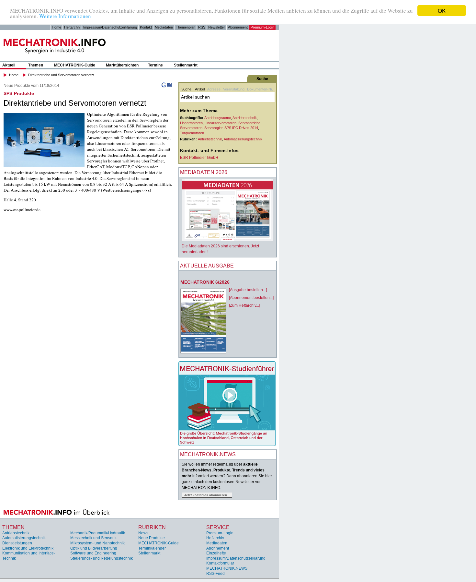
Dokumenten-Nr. (260, 89)
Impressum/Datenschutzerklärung (110, 27)
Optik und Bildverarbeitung (93, 548)
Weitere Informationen (65, 16)
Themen (35, 65)
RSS (201, 27)
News (143, 533)
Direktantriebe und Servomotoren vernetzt (61, 75)
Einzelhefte (216, 553)
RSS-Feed (215, 573)
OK (442, 10)
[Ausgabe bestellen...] (248, 290)
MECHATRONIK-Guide (74, 65)
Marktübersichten (122, 65)
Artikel (200, 89)
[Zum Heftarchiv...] (244, 305)
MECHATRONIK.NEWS (226, 568)
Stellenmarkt (186, 65)
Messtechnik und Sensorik (93, 538)
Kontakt (146, 27)
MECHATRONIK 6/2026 (205, 282)
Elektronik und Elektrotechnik (27, 548)
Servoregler (213, 128)
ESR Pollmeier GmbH (199, 157)
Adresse (214, 89)
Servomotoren (191, 128)
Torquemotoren (192, 133)
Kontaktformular (220, 563)
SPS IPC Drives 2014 (241, 128)
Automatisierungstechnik (243, 139)
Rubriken (152, 527)
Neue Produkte (151, 538)
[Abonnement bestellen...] (251, 297)
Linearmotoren (191, 123)
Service (218, 527)
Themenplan (185, 27)
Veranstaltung (233, 89)
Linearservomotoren (220, 123)
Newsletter (216, 27)
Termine (155, 65)
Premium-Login (262, 27)
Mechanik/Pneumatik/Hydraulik (97, 533)
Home (56, 27)
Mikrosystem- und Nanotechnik (97, 543)
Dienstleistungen (17, 543)
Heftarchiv (72, 27)
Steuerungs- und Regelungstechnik (101, 558)
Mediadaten (164, 27)
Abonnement (238, 27)
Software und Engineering (93, 553)
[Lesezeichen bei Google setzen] (163, 86)
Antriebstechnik (244, 118)
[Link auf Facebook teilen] (169, 86)
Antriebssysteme (217, 118)
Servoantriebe (249, 123)
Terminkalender (152, 548)
